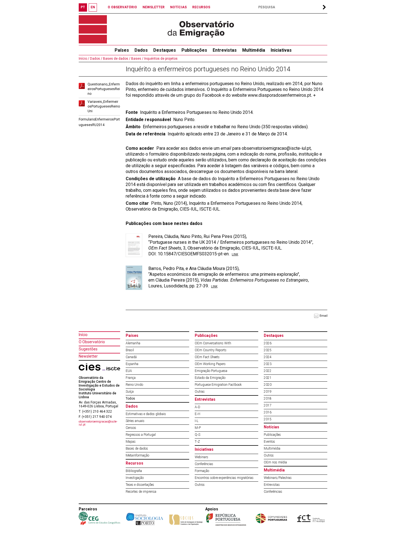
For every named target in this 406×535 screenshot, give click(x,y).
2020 (267, 385)
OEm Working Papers (210, 364)
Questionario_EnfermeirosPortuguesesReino (104, 89)
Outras (200, 392)
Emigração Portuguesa (211, 371)
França (131, 378)
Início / (84, 59)
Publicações (194, 50)
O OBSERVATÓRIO (122, 7)
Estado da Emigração (210, 378)
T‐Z (197, 442)
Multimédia (253, 50)
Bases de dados (137, 448)
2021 (267, 378)
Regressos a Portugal (141, 435)
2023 (267, 364)
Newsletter (88, 356)
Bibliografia (134, 471)
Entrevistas (225, 50)
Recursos (134, 463)
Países (132, 335)
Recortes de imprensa (141, 492)
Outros (200, 485)
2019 (267, 392)
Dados (141, 50)
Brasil (130, 350)
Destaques (164, 50)
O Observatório (92, 342)
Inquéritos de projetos (160, 59)
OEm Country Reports (210, 350)
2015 (267, 419)
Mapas (131, 442)
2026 (267, 343)
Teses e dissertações (140, 485)
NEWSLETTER (154, 7)
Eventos (269, 442)
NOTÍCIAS (178, 7)
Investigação (135, 478)
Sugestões (88, 349)
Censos (131, 428)
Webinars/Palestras (278, 478)
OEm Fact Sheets (207, 357)
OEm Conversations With (213, 343)
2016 (267, 412)
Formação (202, 471)
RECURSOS (201, 7)
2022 (267, 371)
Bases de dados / (116, 59)
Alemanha (133, 343)
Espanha (132, 364)
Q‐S (197, 435)
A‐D (197, 407)
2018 (267, 398)
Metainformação (137, 455)
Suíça (130, 392)
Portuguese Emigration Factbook (218, 385)
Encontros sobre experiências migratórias (224, 478)
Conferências (204, 464)
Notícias (271, 427)
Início (83, 334)
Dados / (95, 59)
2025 (267, 350)
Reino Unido (134, 385)
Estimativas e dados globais (146, 414)
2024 (267, 357)
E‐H (197, 414)
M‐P (198, 428)
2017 (267, 405)
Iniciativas (281, 50)
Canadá (131, 357)
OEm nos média (275, 462)
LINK (235, 254)
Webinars (201, 457)
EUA (129, 371)
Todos (130, 398)
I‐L (196, 421)
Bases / (136, 59)
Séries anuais (135, 421)
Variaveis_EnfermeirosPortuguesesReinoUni (104, 106)
